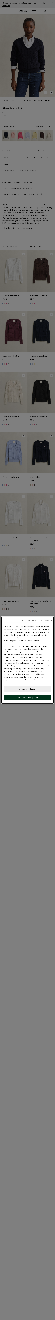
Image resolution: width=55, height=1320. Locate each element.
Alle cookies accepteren (27, 697)
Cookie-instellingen (27, 689)
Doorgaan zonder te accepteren (37, 620)
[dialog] (27, 660)
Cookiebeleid (39, 674)
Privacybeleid (24, 674)
